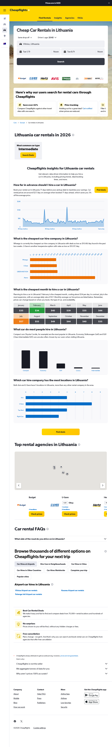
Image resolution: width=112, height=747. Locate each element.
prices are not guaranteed (69, 656)
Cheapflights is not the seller (29, 663)
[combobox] (25, 37)
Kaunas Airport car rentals (72, 590)
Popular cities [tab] (23, 576)
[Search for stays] (4, 24)
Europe (22, 123)
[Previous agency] (18, 485)
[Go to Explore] (4, 36)
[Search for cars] (4, 30)
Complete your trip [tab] (79, 570)
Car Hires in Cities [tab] (79, 564)
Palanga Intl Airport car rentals (28, 594)
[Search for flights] (4, 18)
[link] (28, 155)
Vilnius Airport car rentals (26, 590)
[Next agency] (102, 485)
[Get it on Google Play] (91, 695)
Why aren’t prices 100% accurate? (32, 673)
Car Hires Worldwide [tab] (56, 570)
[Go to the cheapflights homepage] (20, 10)
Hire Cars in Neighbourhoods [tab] (53, 564)
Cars (15, 123)
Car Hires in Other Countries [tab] (29, 570)
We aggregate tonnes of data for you (33, 668)
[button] (109, 3)
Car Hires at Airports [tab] (26, 564)
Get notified (87, 108)
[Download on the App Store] (91, 701)
